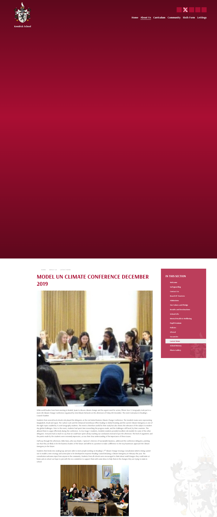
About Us (53, 270)
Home (43, 270)
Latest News (65, 270)
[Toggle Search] (204, 9)
